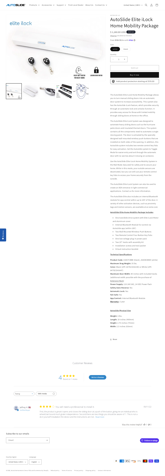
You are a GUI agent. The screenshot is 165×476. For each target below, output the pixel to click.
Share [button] (115, 339)
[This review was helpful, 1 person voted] (144, 424)
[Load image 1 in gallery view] (14, 91)
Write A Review (97, 377)
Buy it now (134, 75)
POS (30, 470)
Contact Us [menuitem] (100, 5)
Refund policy (55, 470)
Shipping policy (91, 470)
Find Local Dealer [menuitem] (75, 5)
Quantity (113, 54)
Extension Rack (116, 281)
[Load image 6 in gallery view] (81, 91)
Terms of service (67, 470)
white (116, 49)
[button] (146, 5)
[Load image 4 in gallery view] (47, 91)
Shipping (113, 36)
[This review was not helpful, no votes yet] (149, 424)
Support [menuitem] (60, 5)
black (127, 49)
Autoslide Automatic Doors (19, 470)
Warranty (114, 301)
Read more (100, 417)
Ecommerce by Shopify (41, 470)
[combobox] (24, 394)
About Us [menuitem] (89, 5)
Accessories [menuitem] (47, 5)
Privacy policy (78, 470)
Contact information (104, 470)
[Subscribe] (46, 440)
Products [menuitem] (33, 5)
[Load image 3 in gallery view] (30, 91)
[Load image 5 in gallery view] (64, 91)
